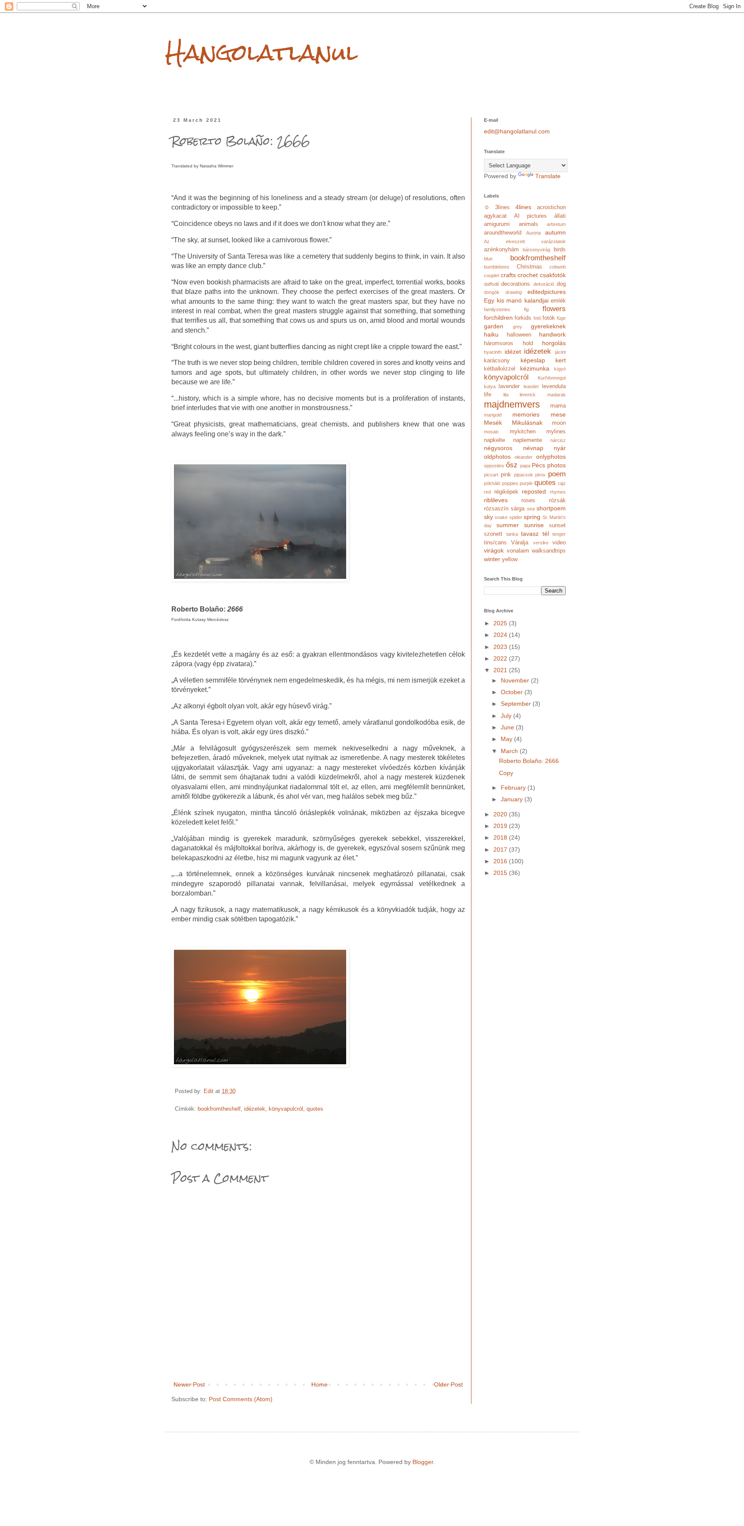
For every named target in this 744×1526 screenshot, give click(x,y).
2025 (501, 623)
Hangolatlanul (261, 52)
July (507, 715)
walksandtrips (549, 551)
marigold (493, 414)
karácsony (497, 361)
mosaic (491, 431)
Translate (548, 176)
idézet (513, 351)
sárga (517, 509)
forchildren (498, 317)
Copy (506, 772)
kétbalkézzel (499, 369)
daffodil (491, 284)
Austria (533, 232)
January (512, 799)
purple (526, 483)
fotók (548, 318)
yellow (510, 559)
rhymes (558, 491)
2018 (501, 837)
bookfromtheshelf (219, 1109)
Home (319, 1384)
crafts (508, 275)
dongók (491, 292)
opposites (494, 465)
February (514, 787)
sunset (557, 525)
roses (528, 500)
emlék (558, 301)
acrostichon (551, 207)
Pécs (538, 465)
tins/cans (495, 543)
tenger (559, 534)
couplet (491, 275)
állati (560, 216)
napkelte (494, 440)
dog (561, 284)
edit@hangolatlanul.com (517, 131)
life (487, 395)
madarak (556, 394)
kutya (490, 386)
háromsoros (498, 343)
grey (517, 326)
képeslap (533, 360)
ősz (512, 465)
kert (560, 360)
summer (507, 525)
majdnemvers (512, 404)
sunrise (534, 525)
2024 (501, 634)
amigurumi (497, 224)
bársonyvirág (536, 249)
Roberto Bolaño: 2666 (529, 760)
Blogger (422, 1461)
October (512, 692)
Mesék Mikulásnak (513, 422)
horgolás (554, 343)
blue (488, 258)
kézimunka (534, 368)
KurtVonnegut (552, 377)
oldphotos (497, 456)
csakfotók (553, 275)
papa (525, 465)
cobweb (557, 266)
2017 (501, 849)
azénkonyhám (501, 250)
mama (558, 406)
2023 (501, 646)
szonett (493, 534)
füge (561, 318)
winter (492, 559)
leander (531, 386)
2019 (501, 825)
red (487, 491)
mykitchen (523, 432)
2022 (501, 658)
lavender (509, 386)
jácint (560, 352)
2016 (501, 861)
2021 (501, 670)
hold (528, 343)
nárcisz (558, 440)
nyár (560, 448)
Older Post (448, 1384)
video (559, 543)
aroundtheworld (502, 233)
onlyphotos (551, 456)
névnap (533, 448)
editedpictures (546, 291)
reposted (534, 491)
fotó (537, 318)
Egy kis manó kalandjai (516, 300)
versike (541, 542)
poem (557, 474)
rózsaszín (496, 509)
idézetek (254, 1109)
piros (540, 474)
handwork (552, 334)
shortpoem (551, 508)
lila (505, 394)
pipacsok (523, 474)
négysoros (498, 448)
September (517, 703)
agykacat (495, 216)
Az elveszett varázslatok (525, 241)
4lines (523, 207)
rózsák (557, 500)
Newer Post (189, 1384)
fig (526, 309)
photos (556, 465)
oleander (524, 457)
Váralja (519, 543)
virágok (494, 550)
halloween (519, 335)
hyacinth (493, 352)
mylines (556, 432)
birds (560, 250)
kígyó (560, 368)
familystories (497, 309)
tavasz (530, 533)
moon (559, 423)
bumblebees (496, 266)
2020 (501, 814)
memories (525, 414)
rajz (562, 483)
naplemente (527, 440)
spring (532, 516)
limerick (528, 394)
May (507, 738)
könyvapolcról (286, 1109)
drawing (513, 292)
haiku (491, 334)
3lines (502, 207)
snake (501, 517)
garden (493, 326)
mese (558, 414)
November (516, 680)
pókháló (492, 483)
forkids (523, 318)
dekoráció (543, 284)
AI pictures (530, 216)
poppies (510, 483)
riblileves (496, 500)
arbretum (556, 224)
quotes (315, 1109)
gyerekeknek (548, 326)
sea (531, 508)
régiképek (506, 492)
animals (528, 224)
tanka (512, 534)
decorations (515, 284)
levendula (554, 386)
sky (488, 516)
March (510, 751)
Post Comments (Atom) (241, 1399)
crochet (528, 275)
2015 (501, 872)
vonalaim (518, 551)
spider (515, 517)
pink (506, 475)
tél (545, 533)
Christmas (529, 267)
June (508, 727)
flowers (554, 309)
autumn (555, 232)
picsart (491, 474)
